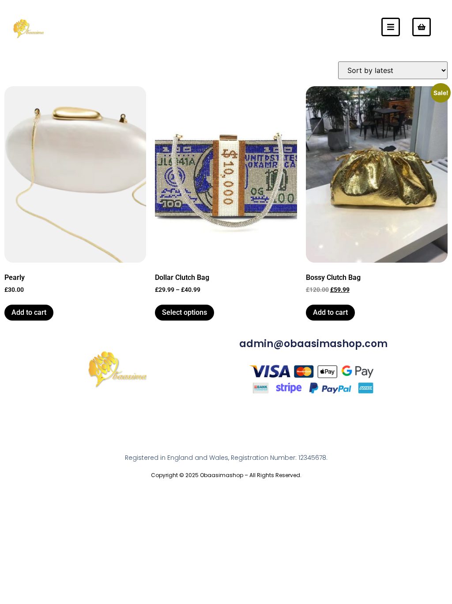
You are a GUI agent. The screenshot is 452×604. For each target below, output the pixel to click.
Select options (184, 312)
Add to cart (28, 312)
